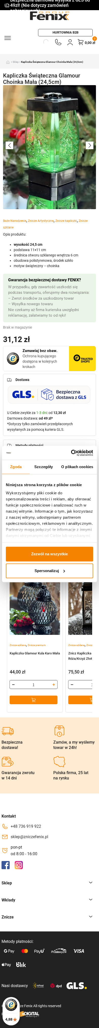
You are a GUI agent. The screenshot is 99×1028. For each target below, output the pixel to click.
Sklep (16, 61)
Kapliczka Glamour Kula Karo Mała (35, 653)
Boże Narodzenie (14, 221)
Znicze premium (37, 645)
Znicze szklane (18, 645)
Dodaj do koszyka (34, 700)
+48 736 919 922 (26, 826)
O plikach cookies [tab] (77, 467)
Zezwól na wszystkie (49, 554)
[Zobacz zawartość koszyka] (81, 42)
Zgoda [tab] (16, 467)
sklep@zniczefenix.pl (29, 836)
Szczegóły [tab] (43, 467)
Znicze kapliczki (66, 221)
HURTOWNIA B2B (65, 32)
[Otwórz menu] (7, 37)
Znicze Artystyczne (41, 221)
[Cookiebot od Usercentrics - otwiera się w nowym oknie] (71, 453)
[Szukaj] (40, 42)
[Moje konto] (70, 42)
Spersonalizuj (47, 571)
